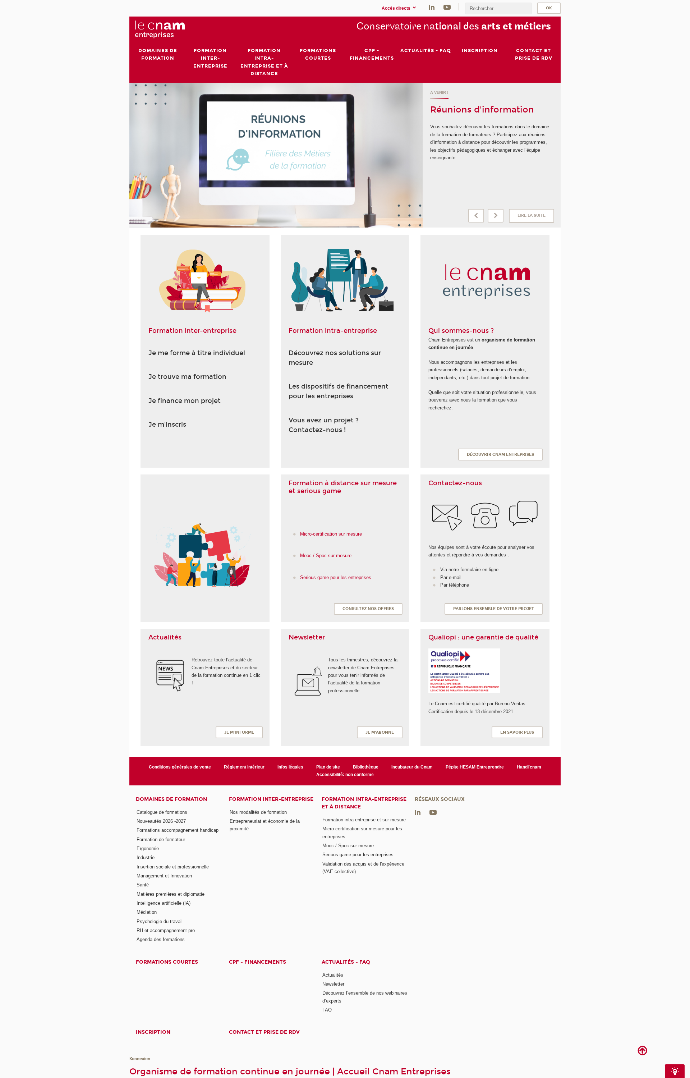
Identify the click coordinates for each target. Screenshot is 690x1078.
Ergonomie (148, 848)
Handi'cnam (529, 767)
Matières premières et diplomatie (170, 894)
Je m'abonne (379, 732)
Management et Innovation (164, 876)
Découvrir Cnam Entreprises (500, 454)
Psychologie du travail (160, 921)
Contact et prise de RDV (264, 1032)
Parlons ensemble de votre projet (493, 608)
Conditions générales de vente (180, 767)
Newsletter (333, 984)
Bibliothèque (365, 767)
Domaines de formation (171, 799)
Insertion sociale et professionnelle (173, 867)
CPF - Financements (257, 962)
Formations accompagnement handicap (177, 830)
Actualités (332, 975)
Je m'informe (239, 732)
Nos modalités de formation (258, 812)
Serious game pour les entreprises (358, 854)
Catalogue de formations (162, 812)
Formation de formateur (161, 839)
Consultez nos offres (368, 608)
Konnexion (139, 1058)
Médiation (147, 912)
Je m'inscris (167, 424)
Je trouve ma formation (187, 377)
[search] (498, 8)
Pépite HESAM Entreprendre (475, 767)
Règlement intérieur (244, 767)
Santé (143, 884)
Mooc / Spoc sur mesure (348, 845)
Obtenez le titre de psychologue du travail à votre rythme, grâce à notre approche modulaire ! (489, 97)
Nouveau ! (452, 120)
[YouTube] (447, 6)
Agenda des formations (161, 939)
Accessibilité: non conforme (345, 774)
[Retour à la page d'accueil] (171, 29)
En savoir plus (517, 732)
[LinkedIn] (432, 6)
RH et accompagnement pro (166, 930)
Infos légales (290, 767)
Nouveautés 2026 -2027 (161, 821)
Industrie (146, 857)
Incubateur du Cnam (412, 767)
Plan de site (328, 767)
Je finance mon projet (184, 401)
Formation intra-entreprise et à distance (364, 803)
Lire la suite (532, 215)
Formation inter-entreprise (271, 799)
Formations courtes (167, 962)
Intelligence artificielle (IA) (163, 903)
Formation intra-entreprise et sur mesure (364, 819)
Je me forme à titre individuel (196, 353)
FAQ (327, 1010)
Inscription (153, 1032)
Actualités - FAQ (346, 962)
